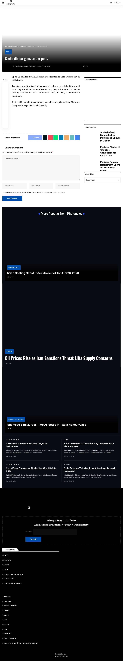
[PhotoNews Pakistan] (10, 2)
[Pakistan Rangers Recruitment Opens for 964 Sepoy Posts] (90, 166)
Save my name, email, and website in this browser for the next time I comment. (35, 192)
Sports (66, 440)
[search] (107, 2)
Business (9, 351)
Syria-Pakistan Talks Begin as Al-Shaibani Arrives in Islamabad (90, 469)
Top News (9, 440)
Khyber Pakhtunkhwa (16, 419)
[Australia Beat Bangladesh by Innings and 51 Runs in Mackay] (90, 136)
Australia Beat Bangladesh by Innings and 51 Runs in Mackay (110, 136)
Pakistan (67, 464)
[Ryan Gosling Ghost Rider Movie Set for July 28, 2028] (61, 249)
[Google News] (19, 507)
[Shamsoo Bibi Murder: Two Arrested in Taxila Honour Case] (61, 401)
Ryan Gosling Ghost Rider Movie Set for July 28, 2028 (43, 273)
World (8, 52)
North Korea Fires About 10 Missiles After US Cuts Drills (31, 469)
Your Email (29, 532)
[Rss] (29, 507)
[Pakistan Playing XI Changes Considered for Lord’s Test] (90, 151)
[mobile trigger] (4, 2)
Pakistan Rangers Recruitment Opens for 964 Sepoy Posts (110, 166)
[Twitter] (10, 507)
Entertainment (13, 267)
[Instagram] (24, 507)
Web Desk (19, 66)
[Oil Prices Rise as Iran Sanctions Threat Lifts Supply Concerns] (61, 320)
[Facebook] (5, 507)
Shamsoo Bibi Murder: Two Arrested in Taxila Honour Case (46, 425)
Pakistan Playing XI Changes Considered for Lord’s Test (110, 151)
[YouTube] (15, 507)
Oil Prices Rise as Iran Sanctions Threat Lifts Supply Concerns (58, 358)
